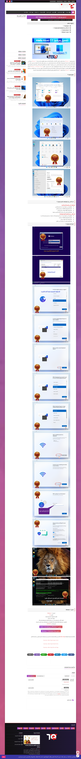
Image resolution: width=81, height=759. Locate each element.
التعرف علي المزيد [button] (22, 756)
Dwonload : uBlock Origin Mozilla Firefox (50, 644)
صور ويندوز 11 (66, 26)
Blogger (69, 1)
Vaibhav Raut (65, 679)
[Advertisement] (27, 6)
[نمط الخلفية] (77, 755)
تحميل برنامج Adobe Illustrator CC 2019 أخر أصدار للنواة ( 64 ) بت (14, 97)
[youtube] (10, 1)
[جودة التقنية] (66, 6)
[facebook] (11, 1)
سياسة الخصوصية (59, 1)
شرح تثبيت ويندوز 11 (65, 30)
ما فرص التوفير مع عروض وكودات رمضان (32, 746)
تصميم (48, 12)
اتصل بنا (65, 1)
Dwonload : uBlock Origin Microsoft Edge (50, 647)
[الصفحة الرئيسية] (73, 12)
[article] (39, 661)
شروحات (67, 12)
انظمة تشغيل (60, 12)
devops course (66, 682)
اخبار (25, 12)
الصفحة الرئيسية (56, 20)
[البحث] (7, 1)
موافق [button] (3, 756)
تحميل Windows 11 (65, 32)
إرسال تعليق (30, 679)
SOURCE (59, 694)
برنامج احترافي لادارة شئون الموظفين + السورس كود (15, 63)
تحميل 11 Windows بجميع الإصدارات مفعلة (50, 627)
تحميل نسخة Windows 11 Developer (51, 631)
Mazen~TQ (37, 748)
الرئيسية (73, 1)
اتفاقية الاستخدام (52, 1)
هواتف (36, 12)
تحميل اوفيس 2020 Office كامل (14, 71)
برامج (53, 12)
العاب (30, 12)
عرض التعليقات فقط (40, 676)
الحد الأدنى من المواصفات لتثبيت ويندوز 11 (61, 28)
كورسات (41, 12)
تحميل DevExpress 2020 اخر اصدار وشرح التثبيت (14, 79)
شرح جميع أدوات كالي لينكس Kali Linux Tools (14, 88)
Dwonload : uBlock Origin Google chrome (50, 640)
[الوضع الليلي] (77, 752)
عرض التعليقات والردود (31, 676)
